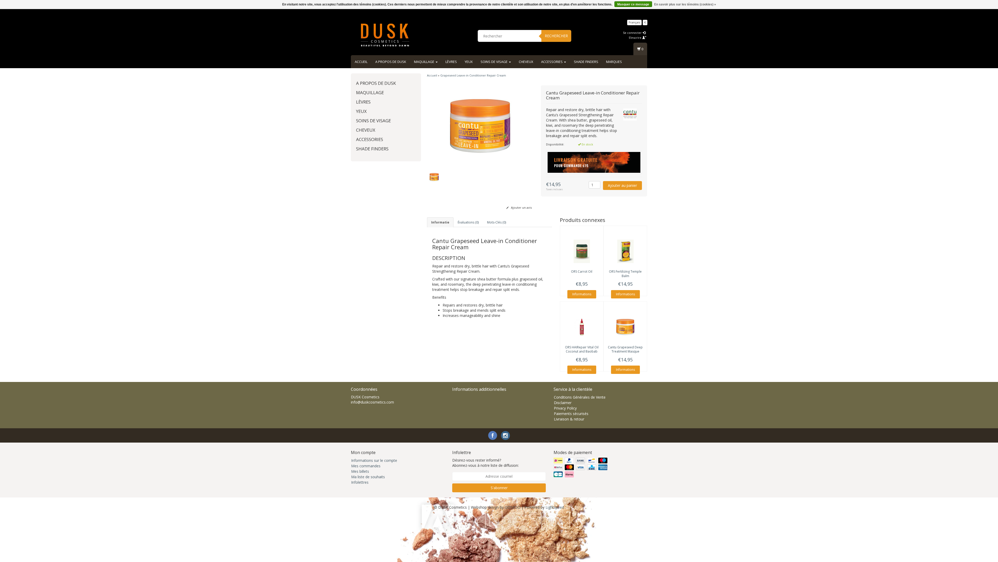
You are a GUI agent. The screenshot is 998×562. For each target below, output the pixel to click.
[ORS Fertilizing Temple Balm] (625, 251)
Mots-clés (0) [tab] (496, 222)
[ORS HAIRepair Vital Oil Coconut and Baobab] (581, 327)
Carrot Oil (581, 271)
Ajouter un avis (521, 207)
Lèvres (451, 61)
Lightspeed (555, 507)
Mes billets (360, 471)
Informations (581, 294)
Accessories (552, 61)
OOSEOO (512, 507)
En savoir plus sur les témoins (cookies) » (685, 4)
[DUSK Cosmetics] (385, 35)
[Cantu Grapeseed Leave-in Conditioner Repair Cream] (480, 125)
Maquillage (424, 61)
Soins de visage (494, 61)
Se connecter (632, 33)
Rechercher (556, 35)
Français (634, 22)
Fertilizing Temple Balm (625, 273)
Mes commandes (365, 465)
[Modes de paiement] (581, 467)
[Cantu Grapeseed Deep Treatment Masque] (625, 327)
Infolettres (360, 482)
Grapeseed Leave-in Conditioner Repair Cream (473, 75)
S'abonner (499, 487)
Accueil (361, 61)
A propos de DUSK (390, 61)
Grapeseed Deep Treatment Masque (625, 349)
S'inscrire (635, 38)
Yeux (469, 61)
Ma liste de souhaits (368, 476)
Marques (614, 61)
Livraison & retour (569, 419)
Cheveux (526, 61)
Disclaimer (563, 402)
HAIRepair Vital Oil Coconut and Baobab (582, 349)
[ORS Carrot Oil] (581, 251)
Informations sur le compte (374, 460)
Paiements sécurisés (571, 413)
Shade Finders (586, 61)
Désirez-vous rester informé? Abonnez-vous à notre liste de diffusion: (485, 463)
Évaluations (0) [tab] (468, 222)
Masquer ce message (633, 4)
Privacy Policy (565, 408)
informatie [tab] (440, 222)
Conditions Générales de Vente (580, 397)
